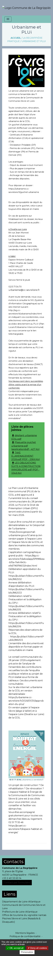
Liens (9, 894)
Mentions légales (24, 933)
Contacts (13, 861)
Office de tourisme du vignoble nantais (24, 915)
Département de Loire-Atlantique (21, 901)
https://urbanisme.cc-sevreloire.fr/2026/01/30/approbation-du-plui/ (26, 700)
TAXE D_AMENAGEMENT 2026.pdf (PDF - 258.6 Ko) (25, 456)
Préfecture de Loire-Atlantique (19, 911)
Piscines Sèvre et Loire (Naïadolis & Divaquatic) (21, 920)
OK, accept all (16, 948)
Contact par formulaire (17, 882)
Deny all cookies (38, 948)
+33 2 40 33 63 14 (11, 878)
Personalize (27, 952)
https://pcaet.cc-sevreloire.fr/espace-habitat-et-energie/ (25, 829)
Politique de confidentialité (25, 936)
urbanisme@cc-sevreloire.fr (24, 290)
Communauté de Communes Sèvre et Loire (24, 907)
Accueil (16, 38)
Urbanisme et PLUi (34, 41)
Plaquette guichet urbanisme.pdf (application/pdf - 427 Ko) (25, 446)
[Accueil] (26, 8)
